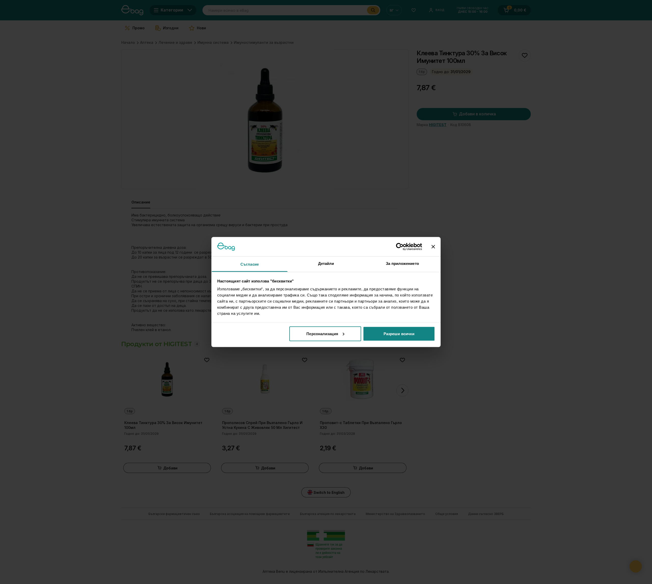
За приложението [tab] (402, 263)
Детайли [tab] (326, 263)
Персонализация (322, 333)
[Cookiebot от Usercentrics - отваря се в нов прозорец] (399, 246)
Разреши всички (399, 333)
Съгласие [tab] (249, 264)
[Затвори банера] (433, 246)
